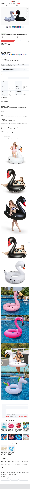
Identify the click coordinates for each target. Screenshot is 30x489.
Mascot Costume (17, 461)
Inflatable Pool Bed (12, 481)
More (1, 483)
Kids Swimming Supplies (4, 474)
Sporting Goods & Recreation (6, 5)
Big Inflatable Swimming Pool (4, 481)
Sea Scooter (18, 472)
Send (7, 416)
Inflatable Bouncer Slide (4, 464)
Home (1, 5)
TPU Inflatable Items (3, 461)
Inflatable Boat (3, 472)
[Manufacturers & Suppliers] (15, 1)
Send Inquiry (7, 40)
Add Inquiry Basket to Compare (15, 29)
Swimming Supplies (16, 5)
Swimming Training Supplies (12, 474)
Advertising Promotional (25, 461)
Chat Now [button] (22, 40)
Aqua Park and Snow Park (11, 461)
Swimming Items (10, 464)
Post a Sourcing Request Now (23, 416)
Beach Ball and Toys (24, 464)
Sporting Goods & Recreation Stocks (11, 472)
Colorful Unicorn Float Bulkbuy (20, 481)
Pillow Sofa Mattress (17, 464)
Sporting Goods (11, 5)
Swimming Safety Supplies (25, 472)
